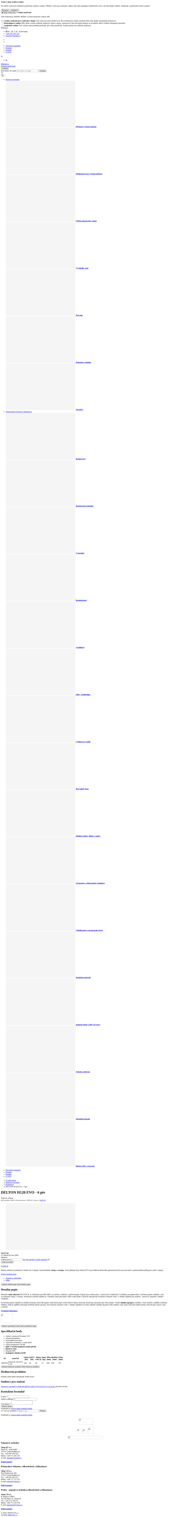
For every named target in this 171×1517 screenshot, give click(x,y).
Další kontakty (6, 1462)
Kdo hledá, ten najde (8, 71)
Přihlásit (42, 1411)
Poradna (9, 48)
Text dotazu (5, 1404)
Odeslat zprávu (7, 1406)
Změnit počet (6, 1260)
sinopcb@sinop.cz (13, 1481)
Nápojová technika (12, 80)
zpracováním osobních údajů (21, 1409)
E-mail (3, 1397)
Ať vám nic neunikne (9, 1411)
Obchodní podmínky (13, 46)
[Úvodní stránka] (8, 66)
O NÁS (8, 52)
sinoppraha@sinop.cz (15, 1505)
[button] (2, 56)
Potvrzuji (4, 28)
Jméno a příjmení (7, 1399)
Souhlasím (14, 10)
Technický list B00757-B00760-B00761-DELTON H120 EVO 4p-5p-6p (28, 1387)
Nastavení (5, 10)
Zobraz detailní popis (8, 1274)
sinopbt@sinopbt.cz (14, 1458)
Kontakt (9, 50)
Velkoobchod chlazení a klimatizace (19, 412)
